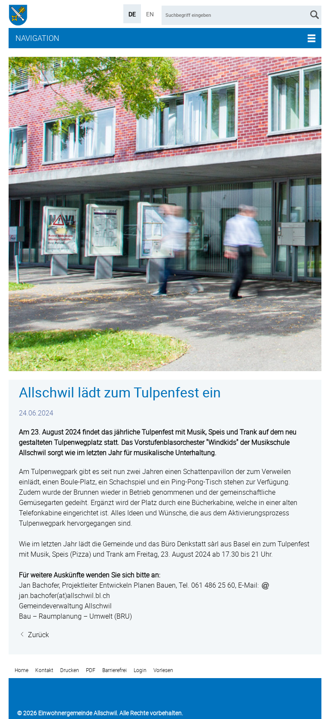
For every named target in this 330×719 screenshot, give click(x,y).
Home (21, 670)
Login (140, 670)
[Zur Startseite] (18, 16)
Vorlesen (163, 670)
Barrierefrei (114, 670)
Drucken (69, 670)
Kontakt (44, 670)
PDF (90, 670)
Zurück (38, 634)
